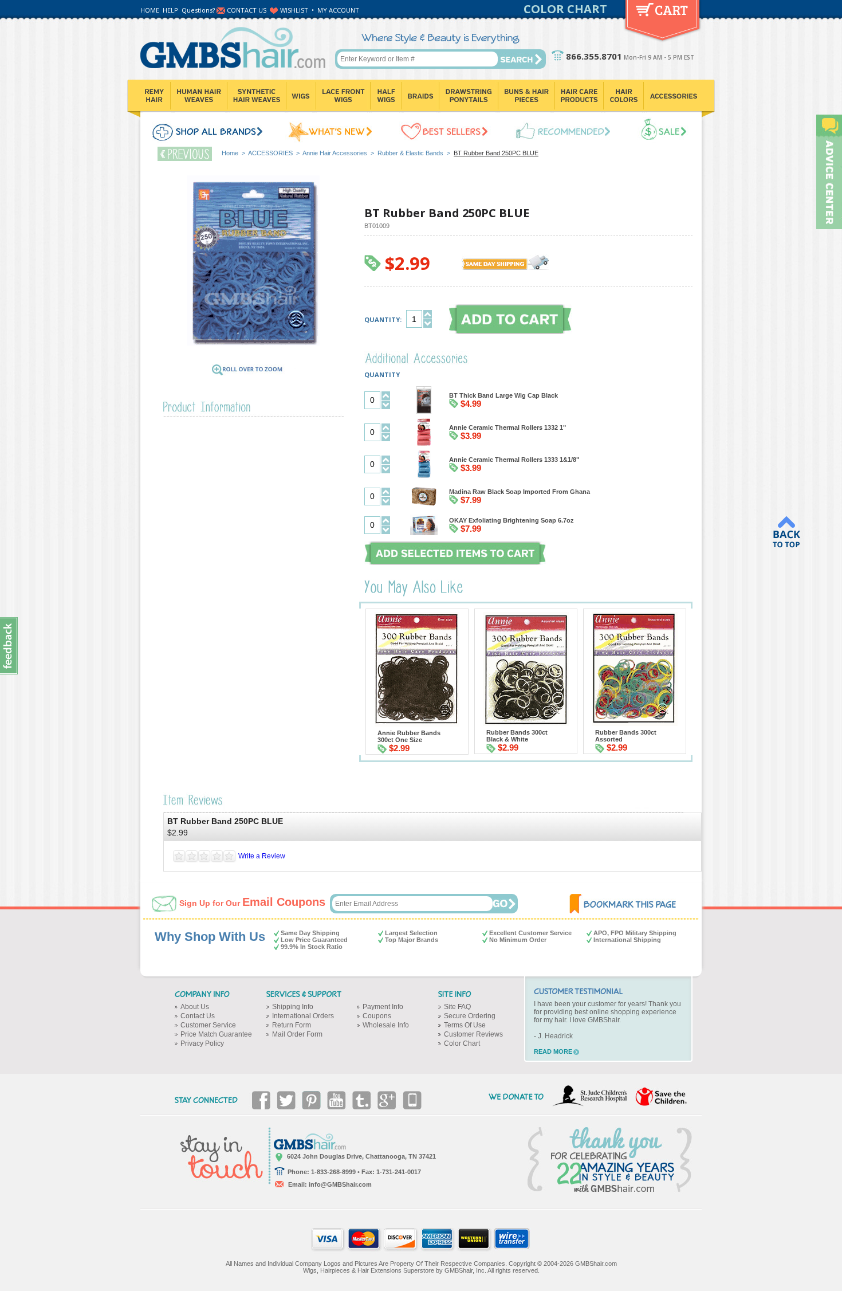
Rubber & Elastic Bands (410, 153)
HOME (149, 10)
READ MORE (553, 1051)
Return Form (291, 1025)
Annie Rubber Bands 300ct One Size (408, 736)
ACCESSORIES (270, 153)
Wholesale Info (386, 1025)
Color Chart (462, 1043)
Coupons (377, 1016)
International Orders (303, 1016)
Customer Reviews (473, 1034)
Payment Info (383, 1007)
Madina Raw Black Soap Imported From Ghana (519, 491)
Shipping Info (292, 1007)
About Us (194, 1007)
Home (230, 153)
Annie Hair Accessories (334, 153)
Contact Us (197, 1016)
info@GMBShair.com (340, 1184)
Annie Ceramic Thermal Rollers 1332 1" (507, 427)
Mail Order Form (297, 1034)
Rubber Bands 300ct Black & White (517, 736)
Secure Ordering (469, 1016)
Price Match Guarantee (216, 1034)
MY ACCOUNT (338, 10)
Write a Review (261, 856)
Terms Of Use (465, 1025)
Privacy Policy (202, 1043)
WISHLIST (294, 10)
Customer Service (208, 1025)
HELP (170, 10)
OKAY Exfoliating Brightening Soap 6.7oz (511, 520)
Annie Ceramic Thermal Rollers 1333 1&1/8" (514, 459)
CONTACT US (246, 10)
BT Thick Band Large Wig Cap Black (503, 395)
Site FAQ (457, 1007)
